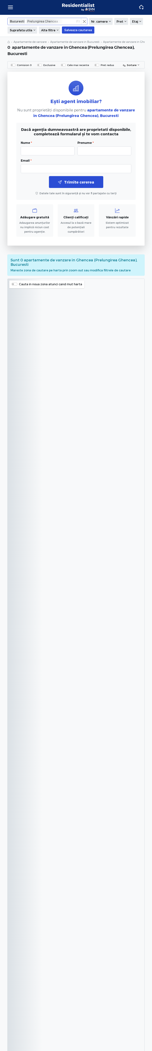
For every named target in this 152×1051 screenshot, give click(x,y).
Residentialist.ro (78, 7)
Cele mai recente (78, 65)
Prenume (85, 142)
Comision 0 (24, 65)
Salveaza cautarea (78, 30)
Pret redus (107, 65)
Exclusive (49, 65)
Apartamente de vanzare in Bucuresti (74, 41)
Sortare (131, 65)
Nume (26, 142)
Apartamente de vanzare (30, 41)
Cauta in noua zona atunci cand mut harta (50, 284)
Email (26, 160)
